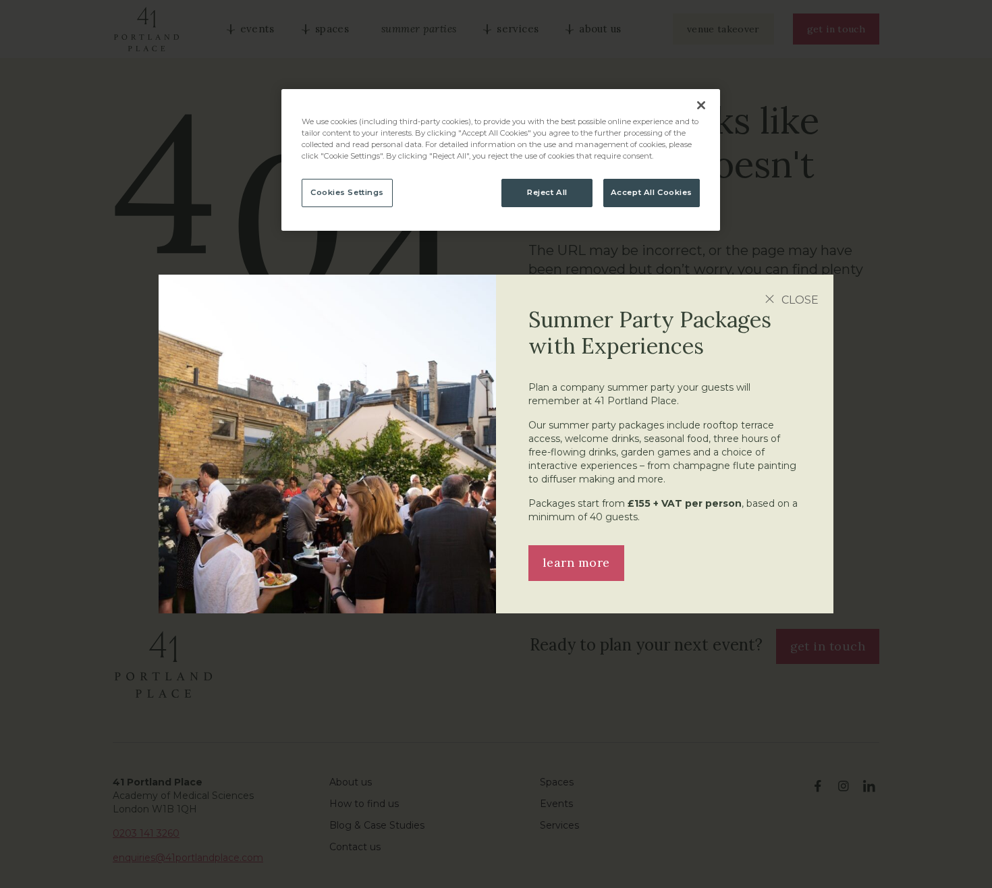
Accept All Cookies (651, 192)
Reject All (547, 192)
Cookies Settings (347, 192)
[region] (500, 160)
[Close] (701, 105)
